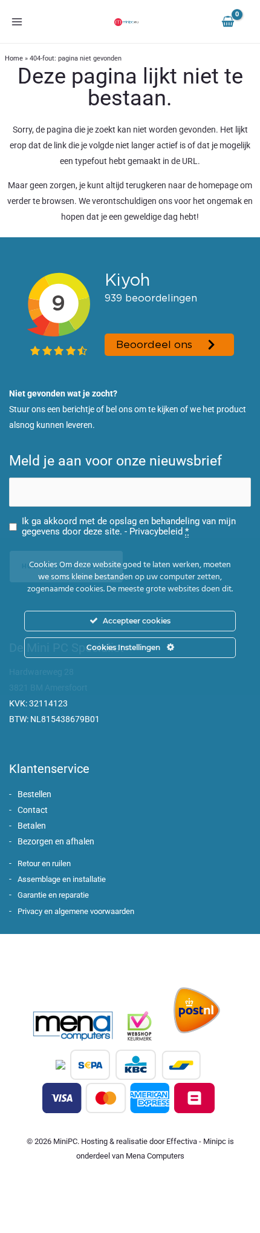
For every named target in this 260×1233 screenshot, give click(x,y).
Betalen (32, 825)
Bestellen (34, 794)
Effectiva (181, 1141)
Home (14, 58)
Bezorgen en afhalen (56, 841)
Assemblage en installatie (62, 879)
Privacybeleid (156, 531)
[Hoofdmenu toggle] (17, 22)
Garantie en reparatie (53, 894)
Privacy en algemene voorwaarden (76, 911)
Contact (33, 810)
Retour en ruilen (44, 863)
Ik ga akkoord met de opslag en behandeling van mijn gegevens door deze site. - (129, 526)
